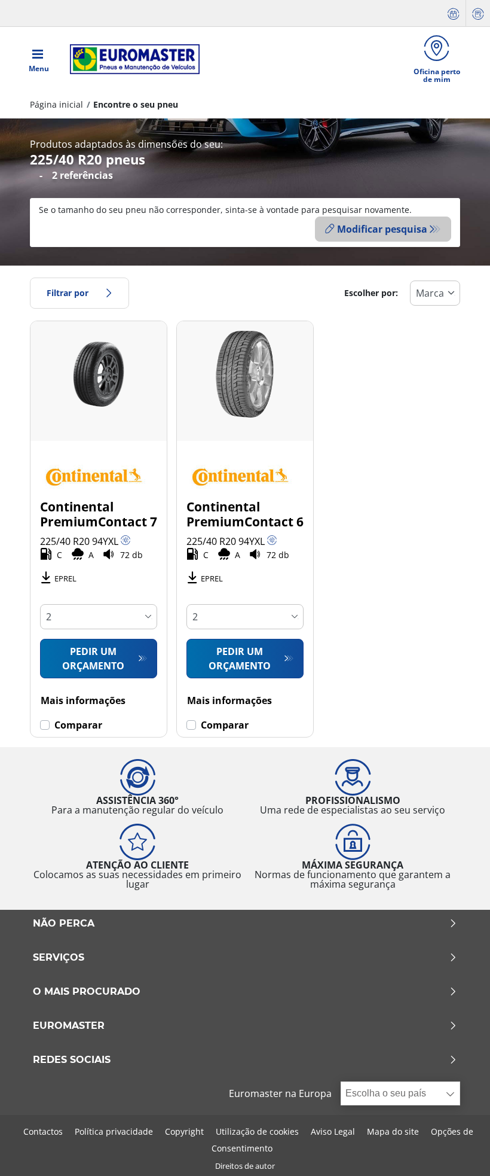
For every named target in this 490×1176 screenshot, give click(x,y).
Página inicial (56, 104)
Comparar (78, 725)
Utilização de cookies (257, 1131)
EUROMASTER (69, 1026)
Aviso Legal (333, 1131)
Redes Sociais (72, 1060)
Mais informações (83, 700)
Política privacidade (114, 1131)
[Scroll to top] (458, 1150)
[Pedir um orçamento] (478, 13)
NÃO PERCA (63, 923)
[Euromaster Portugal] (131, 59)
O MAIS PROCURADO (86, 992)
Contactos (43, 1131)
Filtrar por (67, 292)
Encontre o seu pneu (135, 104)
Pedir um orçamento (93, 658)
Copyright (184, 1131)
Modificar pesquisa (382, 229)
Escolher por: (371, 292)
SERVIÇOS (58, 957)
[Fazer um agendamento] (454, 13)
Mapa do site (393, 1131)
